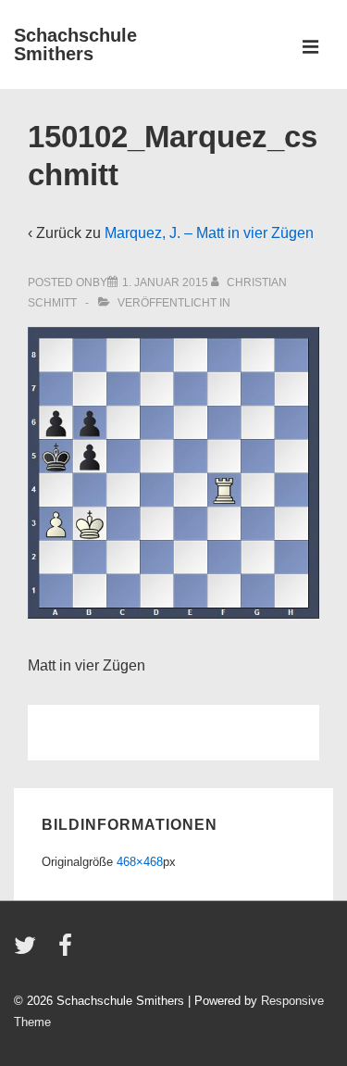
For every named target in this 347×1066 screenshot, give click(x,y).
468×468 (140, 862)
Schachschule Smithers (75, 44)
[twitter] (29, 952)
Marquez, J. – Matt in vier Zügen (209, 233)
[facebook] (67, 952)
